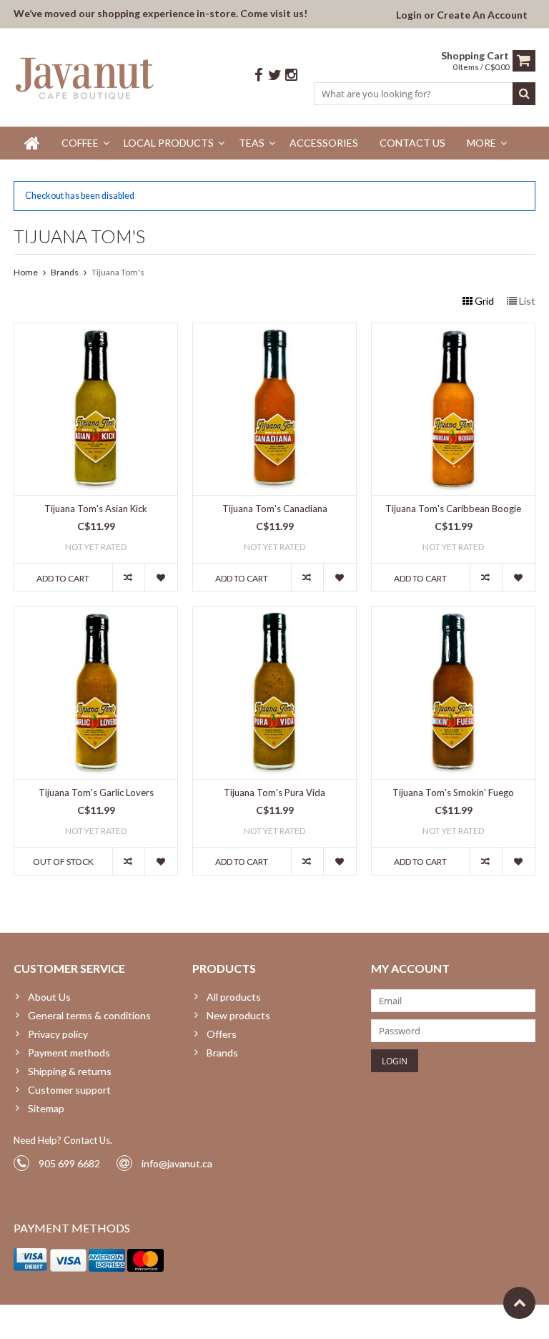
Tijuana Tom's (118, 272)
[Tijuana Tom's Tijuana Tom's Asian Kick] (95, 331)
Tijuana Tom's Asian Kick (95, 508)
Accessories (324, 143)
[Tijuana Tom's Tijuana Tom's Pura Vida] (274, 614)
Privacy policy (58, 1034)
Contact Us (412, 143)
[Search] (524, 93)
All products (234, 997)
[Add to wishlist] (160, 577)
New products (238, 1015)
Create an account (482, 15)
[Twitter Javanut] (274, 75)
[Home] (32, 143)
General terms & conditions (89, 1015)
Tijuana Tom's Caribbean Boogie (453, 508)
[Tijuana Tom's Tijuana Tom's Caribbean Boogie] (453, 331)
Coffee (80, 143)
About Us (49, 997)
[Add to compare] (128, 577)
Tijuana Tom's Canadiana (274, 508)
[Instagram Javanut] (291, 75)
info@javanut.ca (177, 1163)
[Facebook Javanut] (258, 75)
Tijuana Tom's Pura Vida (274, 792)
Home (26, 272)
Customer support (69, 1090)
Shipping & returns (70, 1071)
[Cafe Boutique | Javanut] (86, 78)
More (481, 143)
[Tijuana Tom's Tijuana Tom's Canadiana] (274, 331)
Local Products (169, 143)
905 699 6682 (69, 1163)
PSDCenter (200, 1321)
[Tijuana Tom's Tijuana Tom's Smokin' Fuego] (453, 614)
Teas (251, 143)
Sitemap (46, 1108)
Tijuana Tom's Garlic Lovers (96, 792)
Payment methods (69, 1052)
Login (410, 15)
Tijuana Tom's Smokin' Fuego (453, 792)
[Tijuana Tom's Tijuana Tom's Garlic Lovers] (95, 614)
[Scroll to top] (519, 1303)
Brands (65, 272)
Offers (222, 1034)
